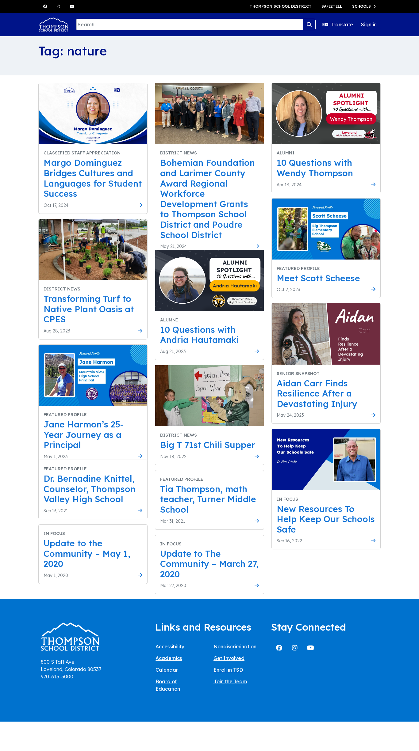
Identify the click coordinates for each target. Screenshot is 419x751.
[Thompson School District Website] (70, 638)
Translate (342, 24)
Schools (361, 6)
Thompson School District (281, 6)
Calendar (167, 670)
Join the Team (230, 681)
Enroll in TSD (228, 670)
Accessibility (170, 646)
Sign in (369, 24)
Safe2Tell (331, 6)
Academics (169, 658)
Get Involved (228, 658)
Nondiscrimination (234, 646)
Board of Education (168, 685)
